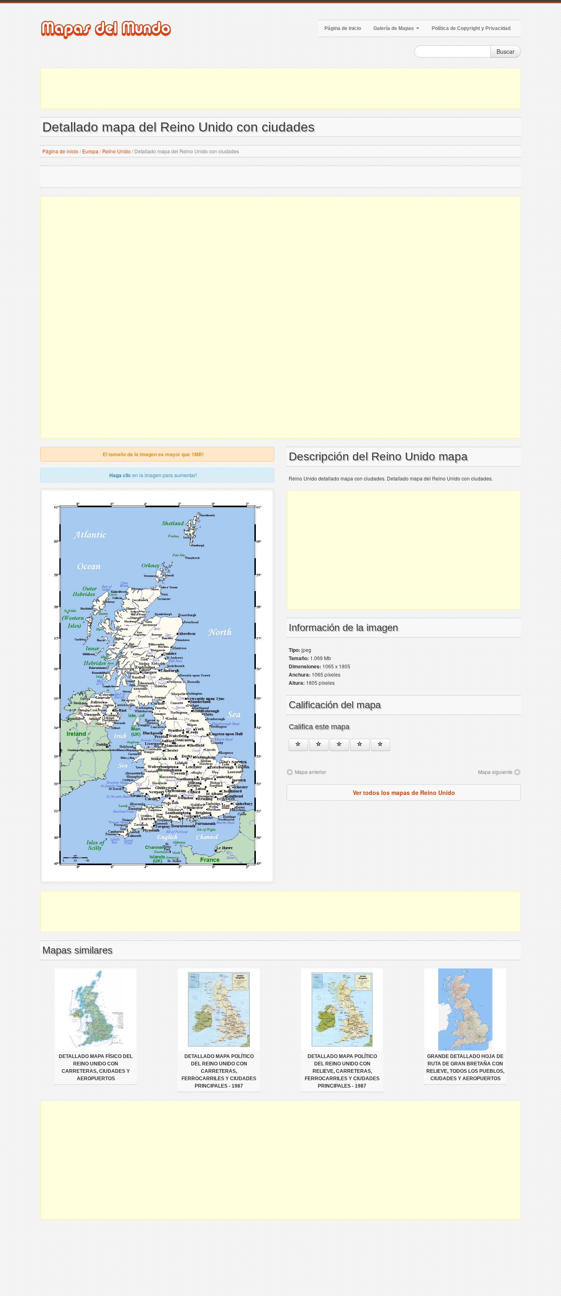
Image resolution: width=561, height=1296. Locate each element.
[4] (360, 745)
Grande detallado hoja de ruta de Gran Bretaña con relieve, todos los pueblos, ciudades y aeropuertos (465, 1067)
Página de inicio (342, 28)
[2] (319, 745)
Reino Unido (116, 151)
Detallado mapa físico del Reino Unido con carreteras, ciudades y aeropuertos (96, 1067)
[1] (298, 745)
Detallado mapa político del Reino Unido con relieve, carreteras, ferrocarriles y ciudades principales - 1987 (342, 1071)
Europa (90, 151)
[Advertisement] (280, 88)
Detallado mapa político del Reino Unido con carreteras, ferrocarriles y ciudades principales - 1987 (219, 1071)
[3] (339, 745)
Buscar (506, 51)
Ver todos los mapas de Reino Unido (404, 792)
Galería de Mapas (394, 28)
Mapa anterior (310, 771)
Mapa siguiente (495, 771)
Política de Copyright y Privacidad (471, 28)
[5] (380, 745)
